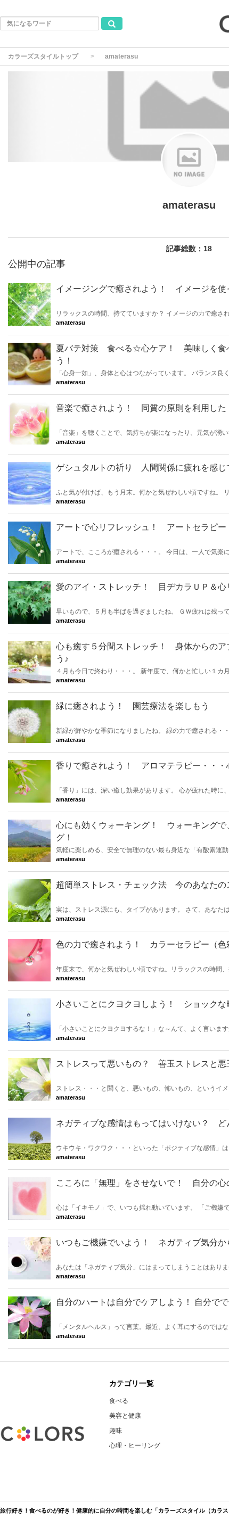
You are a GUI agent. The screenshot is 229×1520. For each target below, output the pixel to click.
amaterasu (70, 322)
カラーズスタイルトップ (43, 56)
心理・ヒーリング (134, 1445)
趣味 (115, 1430)
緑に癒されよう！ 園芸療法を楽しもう (132, 706)
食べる (118, 1401)
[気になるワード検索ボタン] (111, 23)
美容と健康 (125, 1415)
